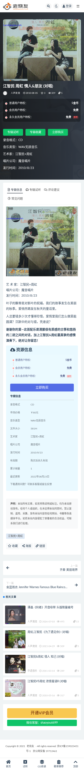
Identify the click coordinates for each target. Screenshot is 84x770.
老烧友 (30, 746)
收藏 (14, 546)
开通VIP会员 (42, 713)
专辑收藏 (35, 132)
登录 (69, 6)
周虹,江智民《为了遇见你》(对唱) (48, 632)
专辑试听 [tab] (35, 189)
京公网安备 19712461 (45, 751)
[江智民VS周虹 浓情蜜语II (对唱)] (15, 688)
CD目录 (42, 766)
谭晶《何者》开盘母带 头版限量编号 (50, 607)
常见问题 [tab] (17, 198)
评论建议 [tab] (54, 189)
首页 (8, 766)
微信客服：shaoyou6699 (42, 722)
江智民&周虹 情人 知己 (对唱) (46, 656)
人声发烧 (15, 93)
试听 (25, 766)
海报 (28, 546)
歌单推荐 (59, 766)
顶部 (75, 766)
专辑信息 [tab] (16, 189)
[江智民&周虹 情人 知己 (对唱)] (15, 664)
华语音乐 (32, 671)
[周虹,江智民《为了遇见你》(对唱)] (15, 639)
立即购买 (58, 132)
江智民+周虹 (15, 536)
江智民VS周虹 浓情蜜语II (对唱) (47, 681)
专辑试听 (13, 132)
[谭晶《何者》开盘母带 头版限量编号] (15, 615)
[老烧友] (5, 93)
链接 (42, 546)
